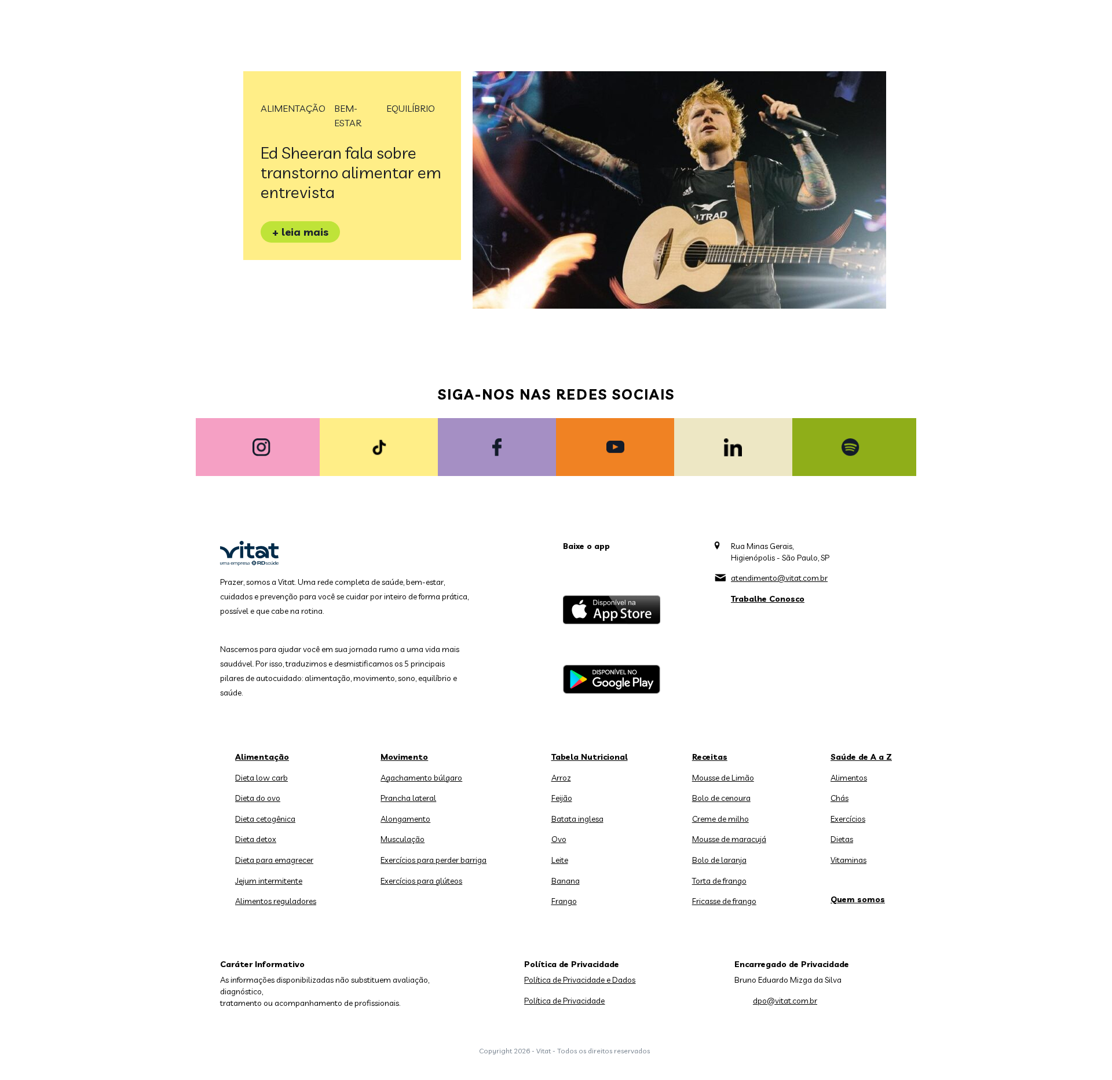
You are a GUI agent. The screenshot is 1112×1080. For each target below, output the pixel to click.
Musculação (403, 839)
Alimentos (849, 778)
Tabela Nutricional (589, 757)
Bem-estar (347, 115)
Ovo (558, 839)
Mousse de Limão (723, 778)
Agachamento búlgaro (421, 778)
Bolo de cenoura (721, 798)
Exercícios (848, 819)
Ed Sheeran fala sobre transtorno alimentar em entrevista (351, 172)
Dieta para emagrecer (274, 860)
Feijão (561, 798)
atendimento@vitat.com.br (779, 578)
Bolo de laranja (719, 860)
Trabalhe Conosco (767, 599)
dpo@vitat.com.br (785, 1000)
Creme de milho (720, 819)
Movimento (404, 757)
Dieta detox (255, 839)
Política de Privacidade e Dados (579, 980)
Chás (839, 798)
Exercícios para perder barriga (434, 860)
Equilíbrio (410, 108)
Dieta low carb (261, 778)
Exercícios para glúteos (421, 881)
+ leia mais (300, 232)
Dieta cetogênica (265, 819)
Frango (564, 901)
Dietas (842, 839)
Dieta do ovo (257, 798)
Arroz (561, 778)
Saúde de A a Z (861, 757)
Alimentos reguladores (275, 901)
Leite (559, 860)
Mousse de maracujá (729, 839)
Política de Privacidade (564, 1000)
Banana (565, 881)
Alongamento (405, 819)
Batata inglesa (577, 819)
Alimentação (293, 108)
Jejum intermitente (268, 881)
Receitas (709, 757)
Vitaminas (848, 860)
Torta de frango (719, 881)
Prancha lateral (408, 798)
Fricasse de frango (724, 901)
